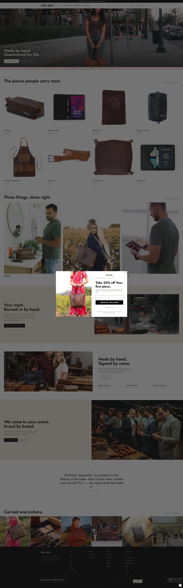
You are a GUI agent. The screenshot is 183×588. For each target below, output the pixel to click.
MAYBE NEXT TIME (109, 307)
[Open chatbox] (180, 585)
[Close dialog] (126, 273)
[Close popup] (180, 579)
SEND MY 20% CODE (109, 302)
